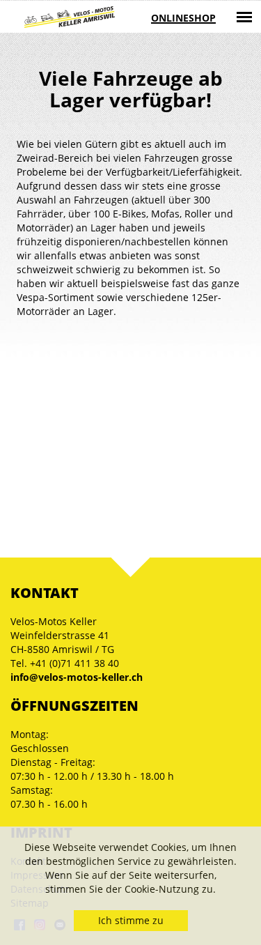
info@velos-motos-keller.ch (76, 677)
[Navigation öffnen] (244, 17)
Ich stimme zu (131, 920)
